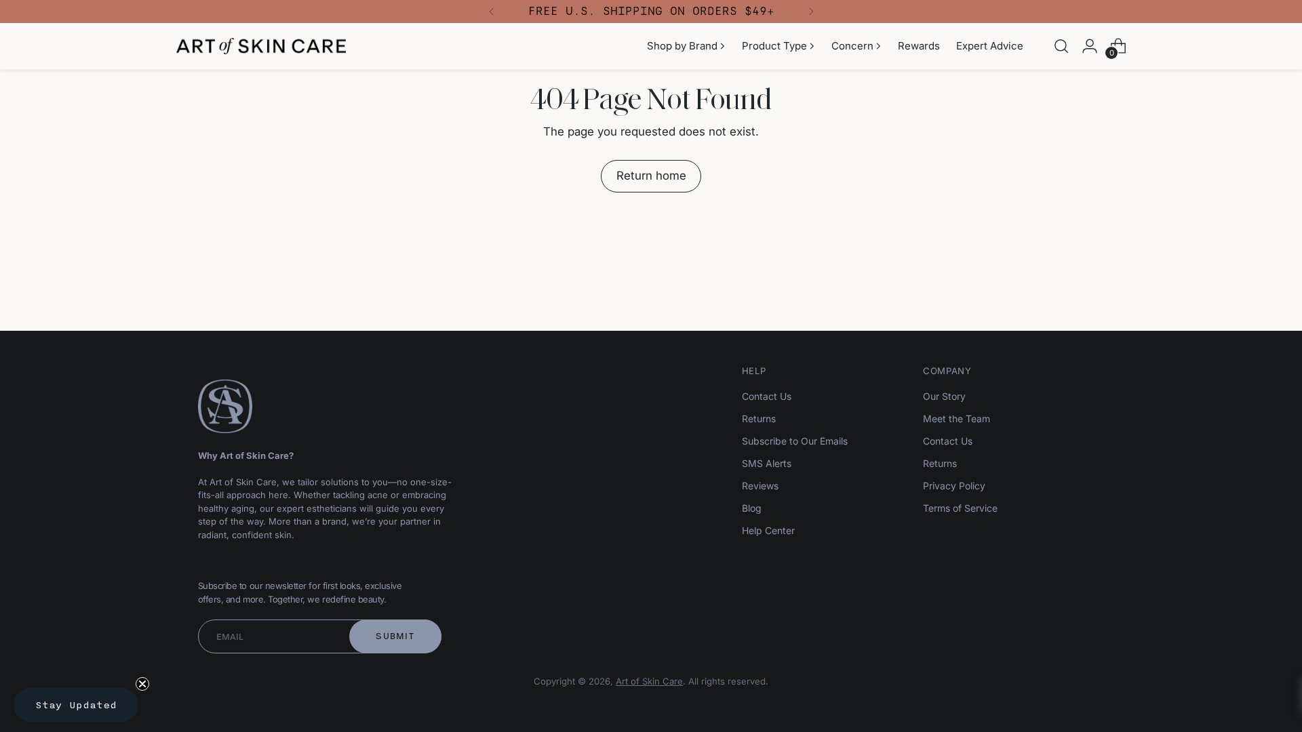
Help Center (768, 530)
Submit (395, 636)
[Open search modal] (1061, 46)
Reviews (760, 485)
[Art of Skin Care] (261, 46)
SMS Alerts (766, 463)
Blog (752, 508)
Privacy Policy (954, 485)
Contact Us (766, 396)
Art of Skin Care (649, 681)
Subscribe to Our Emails (795, 441)
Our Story (944, 396)
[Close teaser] (142, 684)
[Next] (811, 11)
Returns (759, 418)
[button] (76, 705)
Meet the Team (956, 418)
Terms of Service (960, 508)
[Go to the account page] (1089, 46)
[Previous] (492, 11)
